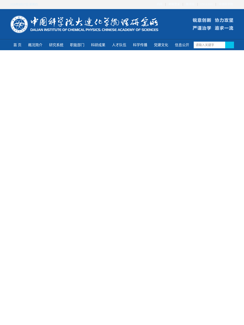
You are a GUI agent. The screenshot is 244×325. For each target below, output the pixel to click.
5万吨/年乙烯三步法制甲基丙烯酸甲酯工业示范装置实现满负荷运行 (197, 105)
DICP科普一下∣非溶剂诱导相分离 (36, 305)
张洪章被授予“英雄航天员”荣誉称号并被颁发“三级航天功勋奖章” (197, 81)
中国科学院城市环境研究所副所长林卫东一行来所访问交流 (118, 223)
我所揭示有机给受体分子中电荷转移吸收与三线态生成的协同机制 (41, 185)
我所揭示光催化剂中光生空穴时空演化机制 (196, 89)
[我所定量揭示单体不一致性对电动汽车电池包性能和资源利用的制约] (24, 167)
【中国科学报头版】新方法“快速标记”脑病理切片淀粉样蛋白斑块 (118, 306)
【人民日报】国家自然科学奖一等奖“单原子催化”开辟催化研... (137, 279)
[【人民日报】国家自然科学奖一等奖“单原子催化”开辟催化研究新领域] (101, 280)
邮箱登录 (174, 4)
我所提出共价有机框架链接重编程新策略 (40, 223)
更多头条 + (223, 115)
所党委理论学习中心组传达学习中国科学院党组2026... (137, 166)
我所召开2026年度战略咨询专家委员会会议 (118, 193)
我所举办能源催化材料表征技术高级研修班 (118, 185)
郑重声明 (178, 159)
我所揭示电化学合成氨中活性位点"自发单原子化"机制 (41, 193)
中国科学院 (226, 4)
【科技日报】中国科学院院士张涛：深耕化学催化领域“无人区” (118, 321)
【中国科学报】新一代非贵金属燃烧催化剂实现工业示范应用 (118, 313)
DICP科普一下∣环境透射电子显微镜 (37, 313)
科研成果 (98, 45)
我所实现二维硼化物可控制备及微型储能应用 (41, 200)
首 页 (17, 45)
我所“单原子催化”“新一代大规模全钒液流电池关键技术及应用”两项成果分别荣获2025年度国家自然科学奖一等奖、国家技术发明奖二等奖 (197, 97)
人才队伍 (119, 45)
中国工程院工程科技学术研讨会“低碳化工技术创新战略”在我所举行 (197, 73)
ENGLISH (206, 4)
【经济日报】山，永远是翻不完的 (112, 298)
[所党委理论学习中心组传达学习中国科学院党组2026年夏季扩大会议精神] (101, 167)
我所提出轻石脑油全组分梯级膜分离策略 (40, 208)
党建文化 (161, 45)
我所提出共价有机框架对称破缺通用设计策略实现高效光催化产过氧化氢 (41, 215)
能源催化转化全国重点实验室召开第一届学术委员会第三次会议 (118, 200)
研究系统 (56, 45)
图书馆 (190, 4)
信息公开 (182, 45)
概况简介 (35, 45)
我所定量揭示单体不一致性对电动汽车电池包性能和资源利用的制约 (60, 166)
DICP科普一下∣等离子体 (29, 298)
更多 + (76, 148)
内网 (160, 4)
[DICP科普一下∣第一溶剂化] (24, 280)
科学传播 (140, 45)
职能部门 (77, 45)
